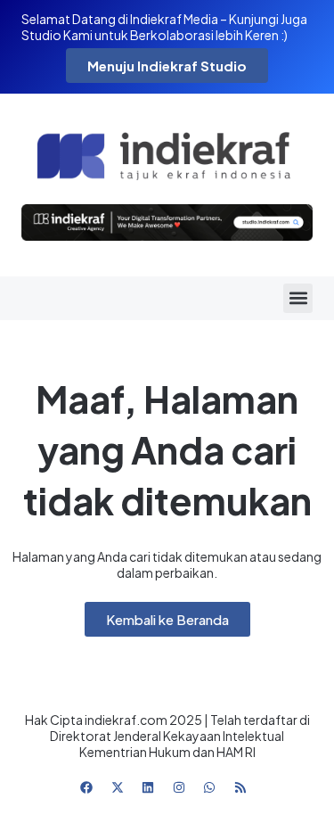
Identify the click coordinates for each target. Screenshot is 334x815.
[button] (298, 298)
